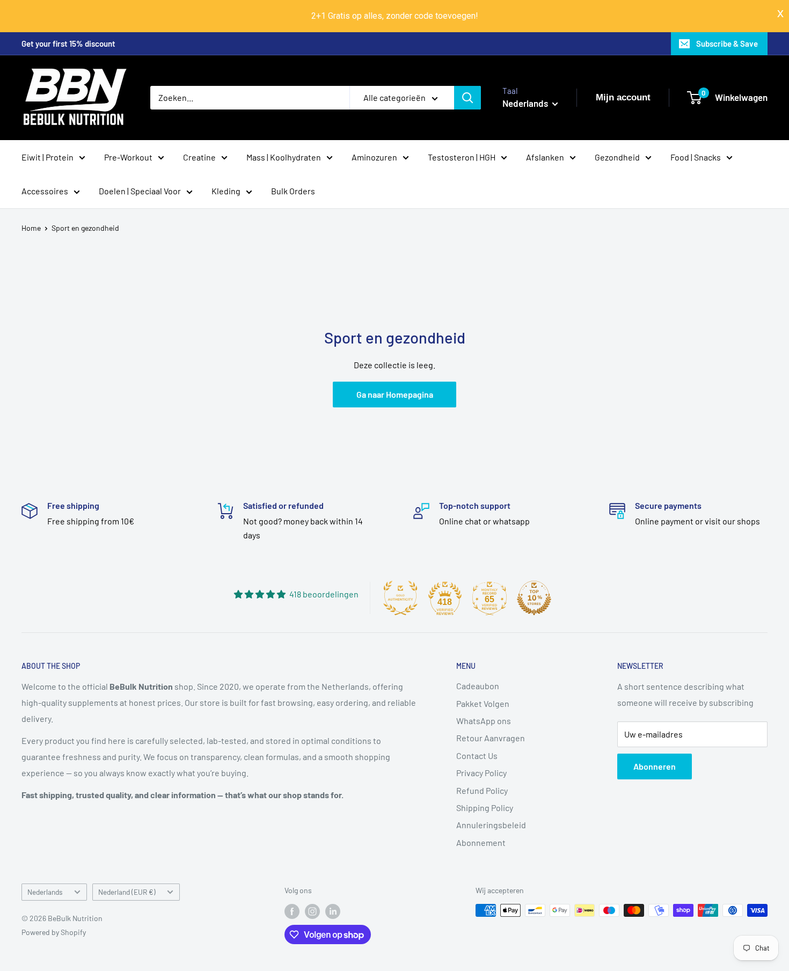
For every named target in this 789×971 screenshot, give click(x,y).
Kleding (225, 191)
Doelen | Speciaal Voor (140, 191)
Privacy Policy (481, 773)
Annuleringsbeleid (491, 825)
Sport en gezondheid (85, 227)
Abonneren (654, 766)
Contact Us (477, 755)
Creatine (199, 156)
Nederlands (45, 891)
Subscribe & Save (727, 43)
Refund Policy (482, 790)
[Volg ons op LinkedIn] (332, 911)
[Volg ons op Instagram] (312, 911)
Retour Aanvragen (490, 738)
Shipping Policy (484, 807)
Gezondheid (617, 156)
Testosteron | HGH (461, 156)
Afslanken (545, 156)
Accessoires (44, 191)
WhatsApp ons (483, 721)
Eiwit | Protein (47, 156)
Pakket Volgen (482, 703)
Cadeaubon (477, 686)
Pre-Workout (128, 156)
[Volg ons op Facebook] (291, 911)
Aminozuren (374, 156)
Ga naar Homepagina (394, 394)
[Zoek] (467, 97)
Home (31, 227)
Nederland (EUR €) (127, 891)
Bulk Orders (293, 191)
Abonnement (481, 842)
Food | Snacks (695, 156)
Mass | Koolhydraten (283, 156)
